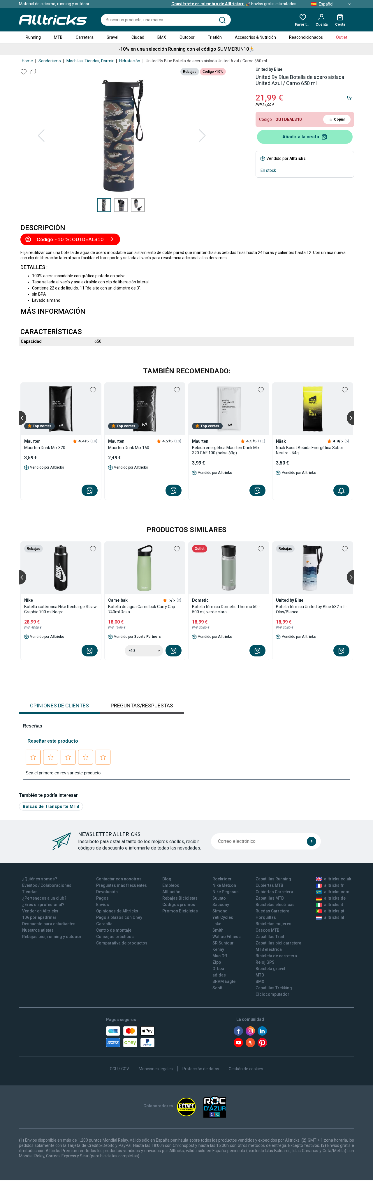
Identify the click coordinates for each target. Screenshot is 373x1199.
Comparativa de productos (121, 943)
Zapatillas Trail (270, 936)
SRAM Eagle (223, 981)
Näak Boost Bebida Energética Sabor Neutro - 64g (309, 450)
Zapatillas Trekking (274, 988)
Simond (220, 911)
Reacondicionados (306, 37)
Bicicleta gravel (270, 968)
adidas (219, 975)
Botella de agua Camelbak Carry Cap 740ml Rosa (141, 609)
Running (33, 37)
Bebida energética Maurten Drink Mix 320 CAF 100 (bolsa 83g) (226, 450)
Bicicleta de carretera (276, 955)
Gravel (112, 37)
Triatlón (215, 37)
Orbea (218, 968)
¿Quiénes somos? (39, 879)
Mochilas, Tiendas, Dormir (90, 61)
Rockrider (222, 879)
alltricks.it (333, 904)
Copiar (339, 119)
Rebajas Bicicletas (180, 898)
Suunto (219, 898)
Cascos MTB (267, 930)
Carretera (85, 37)
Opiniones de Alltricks (117, 911)
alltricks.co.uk (337, 879)
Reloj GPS (265, 962)
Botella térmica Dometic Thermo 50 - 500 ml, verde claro (226, 609)
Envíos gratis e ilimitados (233, 3)
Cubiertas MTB (269, 885)
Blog (166, 879)
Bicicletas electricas (275, 904)
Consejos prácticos (115, 936)
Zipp (216, 962)
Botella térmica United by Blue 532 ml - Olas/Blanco (311, 609)
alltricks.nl (334, 917)
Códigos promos (178, 904)
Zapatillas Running (273, 879)
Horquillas (266, 917)
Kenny (218, 949)
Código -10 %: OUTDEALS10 (70, 239)
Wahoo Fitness (226, 936)
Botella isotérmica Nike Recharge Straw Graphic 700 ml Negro (60, 609)
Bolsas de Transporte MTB (51, 806)
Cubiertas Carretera (274, 891)
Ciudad (137, 37)
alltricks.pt (334, 911)
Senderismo (49, 61)
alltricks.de (335, 898)
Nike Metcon (224, 885)
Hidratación (129, 61)
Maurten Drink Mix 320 (44, 447)
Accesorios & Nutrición (255, 37)
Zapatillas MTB (270, 898)
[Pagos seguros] (130, 1036)
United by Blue (269, 69)
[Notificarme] (341, 490)
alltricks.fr (334, 885)
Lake (216, 923)
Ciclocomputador (272, 994)
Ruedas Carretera (272, 911)
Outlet (341, 37)
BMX (161, 37)
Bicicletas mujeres (273, 923)
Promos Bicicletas (180, 911)
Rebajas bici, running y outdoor (52, 936)
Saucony (220, 904)
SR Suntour (223, 943)
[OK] (311, 841)
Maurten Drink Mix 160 (128, 447)
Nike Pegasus (225, 891)
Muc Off (219, 955)
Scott (217, 988)
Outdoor (187, 37)
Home (27, 61)
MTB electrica (269, 949)
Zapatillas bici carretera (278, 943)
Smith (218, 930)
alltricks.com (336, 891)
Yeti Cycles (222, 917)
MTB (58, 37)
